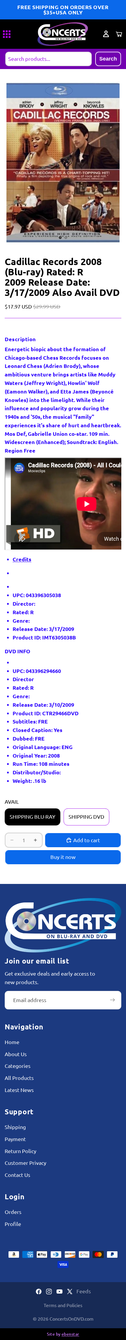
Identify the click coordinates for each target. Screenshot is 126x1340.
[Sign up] (112, 1000)
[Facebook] (38, 1291)
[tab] (46, 559)
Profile (13, 1224)
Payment (15, 1139)
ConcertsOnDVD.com (71, 1318)
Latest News (19, 1090)
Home (12, 1042)
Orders (13, 1212)
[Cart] (119, 34)
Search (108, 59)
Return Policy (20, 1151)
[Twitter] (69, 1291)
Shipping (15, 1127)
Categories (17, 1066)
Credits (22, 559)
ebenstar (70, 1334)
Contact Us (17, 1175)
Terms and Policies (63, 1305)
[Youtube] (59, 1291)
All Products (19, 1078)
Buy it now (63, 857)
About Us (16, 1054)
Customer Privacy (25, 1163)
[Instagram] (48, 1291)
